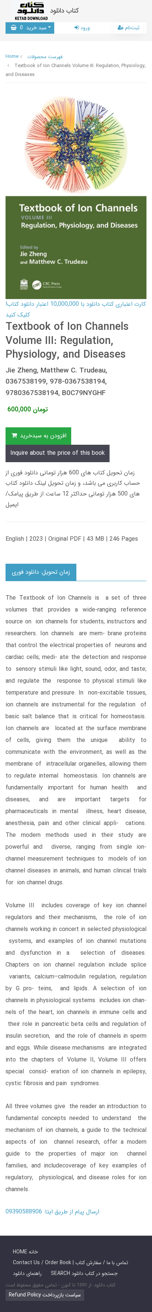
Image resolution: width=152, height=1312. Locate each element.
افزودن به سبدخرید (42, 435)
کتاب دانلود (64, 11)
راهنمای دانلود (27, 1273)
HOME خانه (25, 1252)
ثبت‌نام (131, 28)
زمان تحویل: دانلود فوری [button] (41, 572)
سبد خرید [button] (31, 28)
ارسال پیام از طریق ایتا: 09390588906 (52, 1211)
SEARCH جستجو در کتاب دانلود (84, 1273)
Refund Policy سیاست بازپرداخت (45, 1295)
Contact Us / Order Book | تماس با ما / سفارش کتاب (70, 1263)
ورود (84, 28)
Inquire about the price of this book (57, 453)
